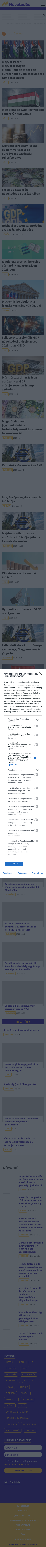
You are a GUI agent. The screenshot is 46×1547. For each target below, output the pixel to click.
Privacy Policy (37, 873)
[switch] (36, 726)
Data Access (23, 873)
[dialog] (23, 773)
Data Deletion (8, 873)
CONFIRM (14, 864)
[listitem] (23, 720)
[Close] (41, 674)
